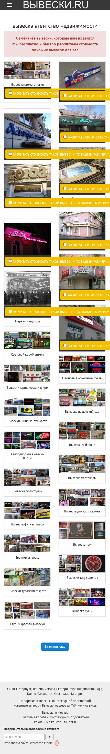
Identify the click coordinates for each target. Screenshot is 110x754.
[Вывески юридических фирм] (27, 374)
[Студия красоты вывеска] (27, 610)
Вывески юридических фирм (27, 387)
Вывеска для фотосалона (82, 511)
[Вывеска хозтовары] (82, 464)
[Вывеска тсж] (82, 530)
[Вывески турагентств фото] (27, 577)
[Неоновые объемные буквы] (82, 364)
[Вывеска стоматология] (27, 71)
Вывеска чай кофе (82, 445)
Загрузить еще (55, 646)
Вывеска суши (82, 611)
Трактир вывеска (27, 557)
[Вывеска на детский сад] (82, 398)
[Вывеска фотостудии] (27, 477)
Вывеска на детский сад (82, 411)
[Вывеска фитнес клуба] (27, 510)
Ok (49, 737)
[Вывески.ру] (54, 5)
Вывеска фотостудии (27, 491)
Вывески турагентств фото (27, 591)
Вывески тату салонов (82, 577)
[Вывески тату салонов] (82, 564)
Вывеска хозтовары (82, 478)
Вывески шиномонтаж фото (27, 421)
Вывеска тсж (82, 544)
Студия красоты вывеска (27, 624)
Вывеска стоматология (27, 84)
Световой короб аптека (27, 354)
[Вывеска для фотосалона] (82, 497)
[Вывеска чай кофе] (82, 431)
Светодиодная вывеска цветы (27, 456)
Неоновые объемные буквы (82, 378)
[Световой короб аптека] (27, 340)
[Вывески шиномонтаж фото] (27, 407)
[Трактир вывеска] (27, 543)
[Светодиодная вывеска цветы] (27, 440)
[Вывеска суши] (82, 597)
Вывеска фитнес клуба (27, 524)
